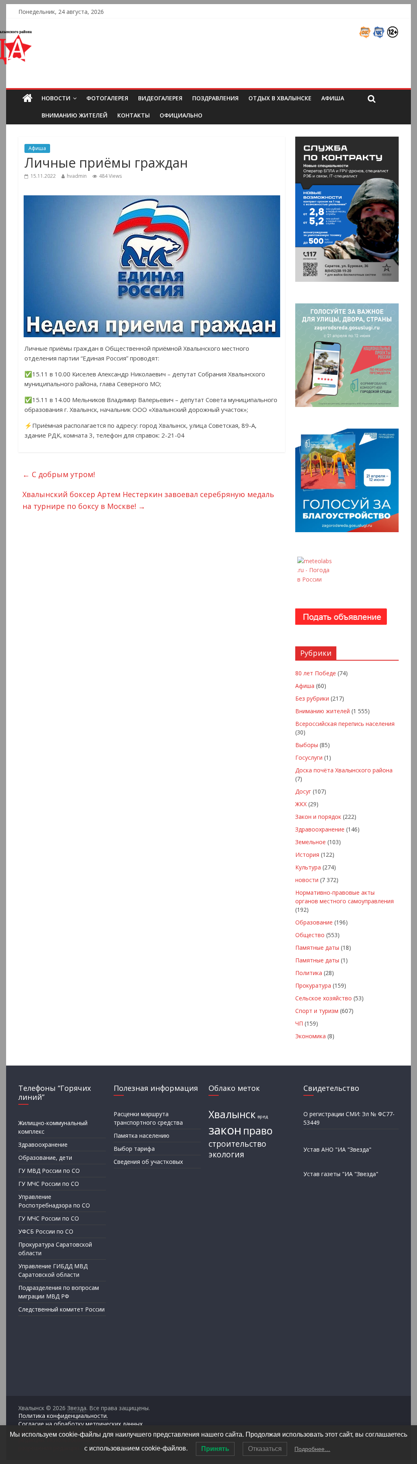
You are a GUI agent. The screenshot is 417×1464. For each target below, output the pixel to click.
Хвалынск (232, 1114)
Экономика (310, 1036)
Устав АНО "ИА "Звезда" (337, 1149)
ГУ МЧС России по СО (48, 1184)
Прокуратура (313, 985)
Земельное (310, 842)
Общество (310, 935)
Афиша (332, 98)
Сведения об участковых (148, 1161)
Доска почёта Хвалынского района (344, 770)
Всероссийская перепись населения (345, 724)
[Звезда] (27, 98)
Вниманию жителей (75, 115)
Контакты (133, 115)
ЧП (299, 1023)
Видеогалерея (160, 98)
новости (306, 880)
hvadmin (77, 175)
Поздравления (215, 98)
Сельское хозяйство (323, 998)
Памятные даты (317, 947)
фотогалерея (107, 98)
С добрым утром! (58, 474)
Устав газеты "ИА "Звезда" (340, 1174)
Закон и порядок (318, 816)
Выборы (306, 745)
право (257, 1130)
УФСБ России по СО (45, 1231)
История (307, 854)
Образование (314, 922)
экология (226, 1154)
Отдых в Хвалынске (280, 98)
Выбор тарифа (134, 1148)
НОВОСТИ (56, 98)
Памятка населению (141, 1135)
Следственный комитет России (61, 1309)
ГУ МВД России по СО (49, 1170)
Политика (308, 973)
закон (224, 1130)
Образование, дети (45, 1157)
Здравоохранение (320, 829)
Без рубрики (312, 698)
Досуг (303, 791)
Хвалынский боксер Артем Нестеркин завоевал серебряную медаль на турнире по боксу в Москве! (148, 500)
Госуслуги (309, 757)
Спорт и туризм (316, 1011)
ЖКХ (301, 804)
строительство (237, 1144)
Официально (181, 115)
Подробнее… (312, 1449)
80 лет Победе (315, 673)
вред (262, 1116)
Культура (308, 867)
